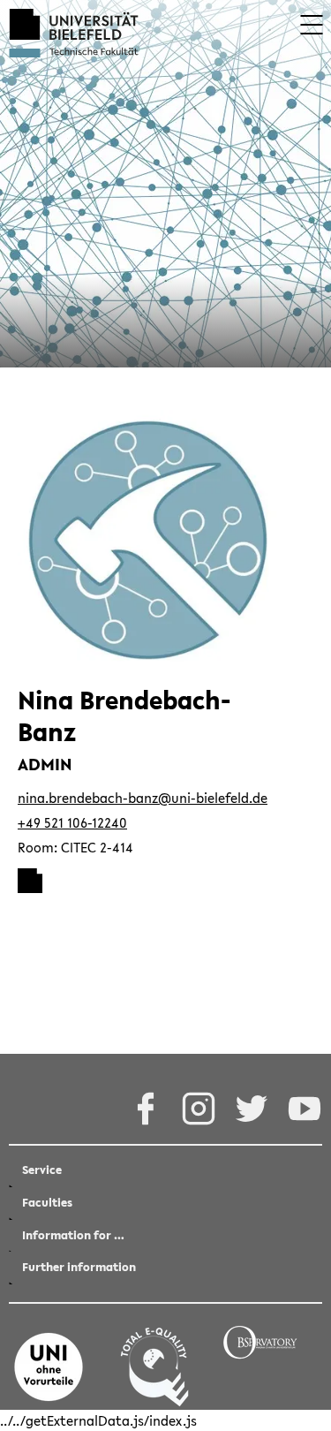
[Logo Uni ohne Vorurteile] (48, 1356)
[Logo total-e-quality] (154, 1356)
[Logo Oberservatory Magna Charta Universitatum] (260, 1356)
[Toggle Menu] (311, 24)
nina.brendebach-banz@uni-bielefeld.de (142, 797)
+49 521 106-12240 (72, 822)
